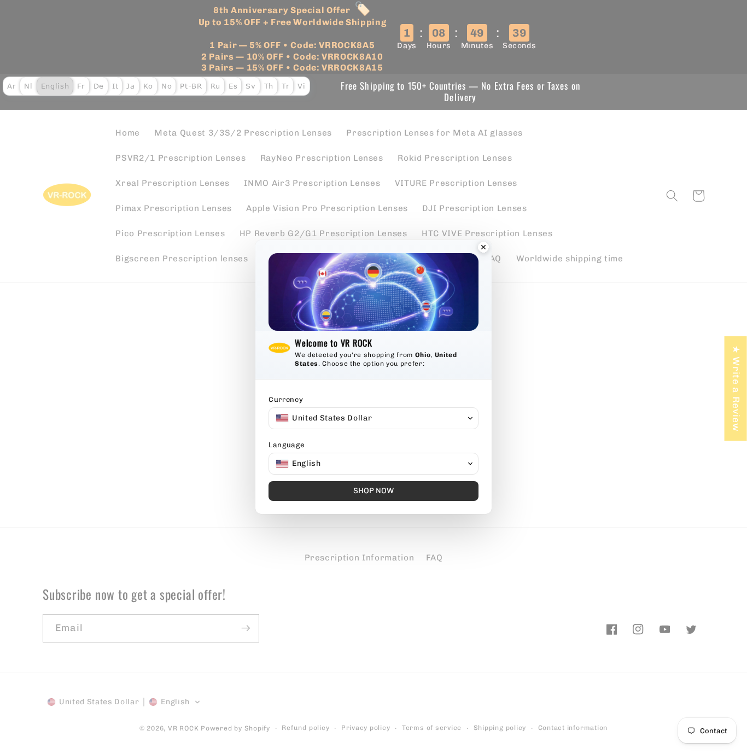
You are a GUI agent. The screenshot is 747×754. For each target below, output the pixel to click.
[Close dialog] (483, 248)
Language (286, 445)
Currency (286, 399)
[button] (373, 418)
